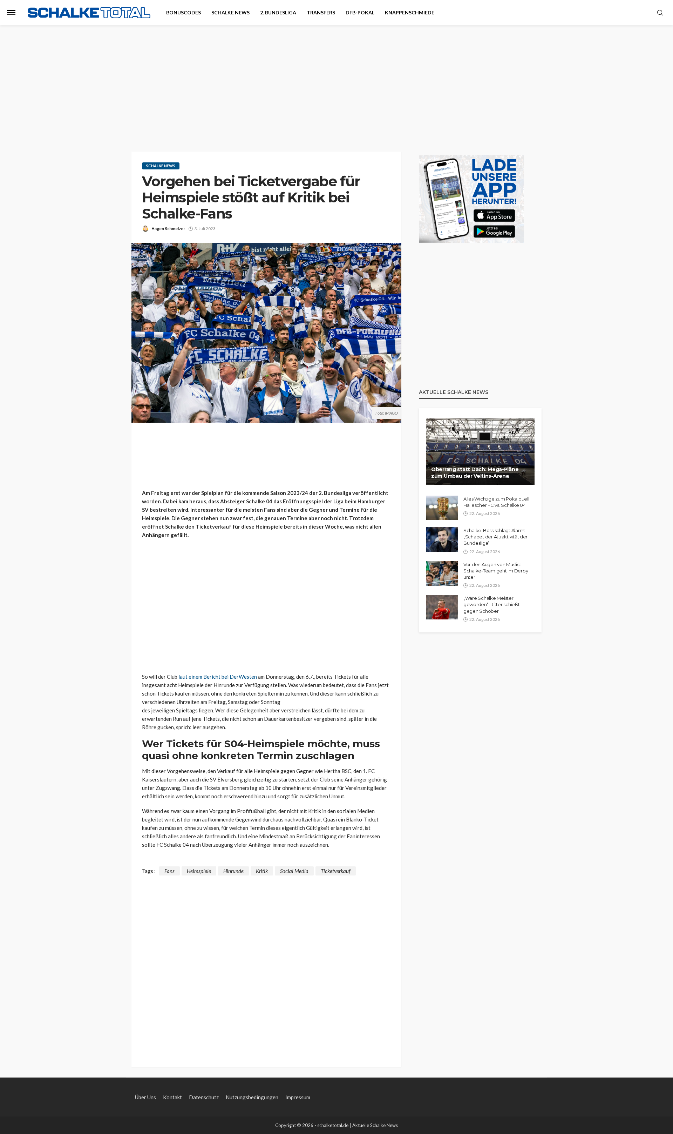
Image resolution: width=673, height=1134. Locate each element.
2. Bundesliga (278, 12)
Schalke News (230, 12)
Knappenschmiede (409, 12)
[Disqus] (266, 963)
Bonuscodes (183, 12)
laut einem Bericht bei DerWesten (217, 676)
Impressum (297, 1097)
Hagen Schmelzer (168, 228)
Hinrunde (233, 871)
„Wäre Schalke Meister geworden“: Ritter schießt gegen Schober (491, 604)
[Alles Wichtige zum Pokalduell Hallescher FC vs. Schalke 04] (442, 508)
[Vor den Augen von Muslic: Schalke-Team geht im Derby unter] (442, 573)
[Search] (660, 13)
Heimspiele (199, 871)
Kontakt (172, 1097)
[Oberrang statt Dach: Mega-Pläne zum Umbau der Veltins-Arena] (480, 451)
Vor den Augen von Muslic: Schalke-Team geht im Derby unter (495, 571)
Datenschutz (204, 1097)
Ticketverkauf (336, 871)
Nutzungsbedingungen (252, 1097)
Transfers (321, 12)
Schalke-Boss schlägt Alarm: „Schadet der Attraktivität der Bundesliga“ (495, 537)
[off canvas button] (11, 12)
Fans (169, 871)
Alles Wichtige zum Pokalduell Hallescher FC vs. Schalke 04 (496, 502)
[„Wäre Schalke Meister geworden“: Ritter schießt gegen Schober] (442, 607)
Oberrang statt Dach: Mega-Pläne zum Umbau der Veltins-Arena (474, 472)
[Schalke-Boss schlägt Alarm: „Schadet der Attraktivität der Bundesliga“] (442, 539)
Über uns (145, 1097)
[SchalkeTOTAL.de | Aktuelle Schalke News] (89, 13)
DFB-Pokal (360, 12)
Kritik (262, 871)
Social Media (294, 871)
